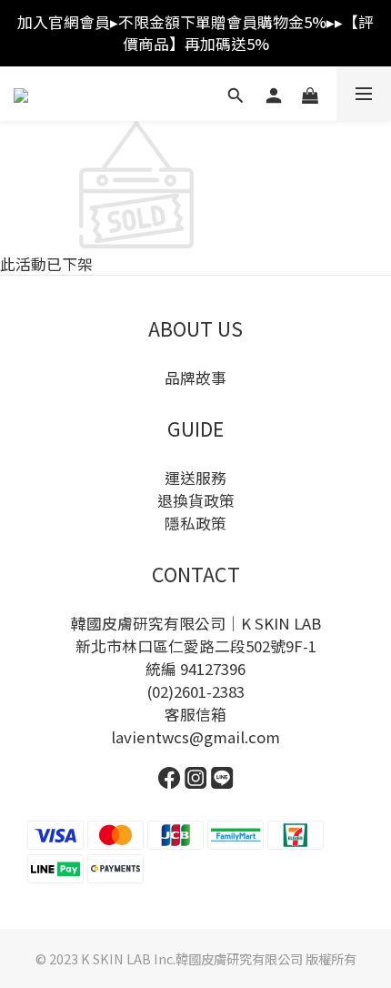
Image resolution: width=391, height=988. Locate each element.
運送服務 (195, 478)
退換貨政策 (196, 500)
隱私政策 (195, 523)
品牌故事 (195, 377)
